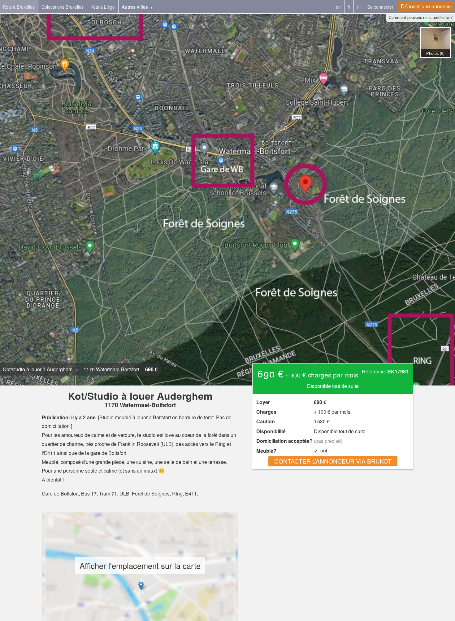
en (338, 7)
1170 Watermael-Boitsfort (110, 369)
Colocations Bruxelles (62, 7)
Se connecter (380, 7)
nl (359, 7)
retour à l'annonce (435, 65)
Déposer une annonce (426, 6)
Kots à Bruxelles (19, 7)
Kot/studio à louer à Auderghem (37, 369)
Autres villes (135, 7)
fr (349, 7)
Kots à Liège (102, 7)
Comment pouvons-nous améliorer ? (421, 17)
